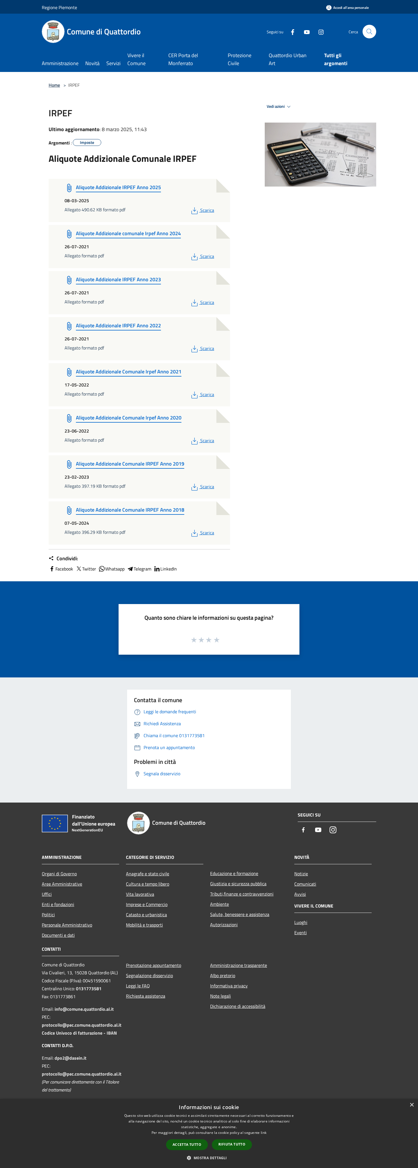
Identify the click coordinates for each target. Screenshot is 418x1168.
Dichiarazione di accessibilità (237, 1006)
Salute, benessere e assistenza (239, 914)
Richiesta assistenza (145, 996)
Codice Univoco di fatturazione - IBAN (79, 1033)
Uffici (47, 894)
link (263, 1132)
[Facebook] (290, 31)
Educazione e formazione (234, 873)
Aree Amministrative (62, 883)
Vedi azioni (276, 106)
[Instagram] (318, 31)
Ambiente (219, 904)
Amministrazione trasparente (238, 965)
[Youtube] (304, 31)
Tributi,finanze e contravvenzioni (242, 893)
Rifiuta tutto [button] (231, 1144)
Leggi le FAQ (138, 985)
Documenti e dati (58, 935)
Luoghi (300, 922)
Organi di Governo (59, 873)
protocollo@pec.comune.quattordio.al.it (81, 1025)
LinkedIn (168, 568)
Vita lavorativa (140, 894)
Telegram (142, 568)
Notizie (301, 873)
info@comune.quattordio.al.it (84, 1009)
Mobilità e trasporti (144, 924)
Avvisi (300, 894)
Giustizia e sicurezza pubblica (238, 883)
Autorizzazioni (224, 924)
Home (54, 85)
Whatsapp (115, 568)
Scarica (207, 210)
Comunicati (305, 883)
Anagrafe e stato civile (147, 873)
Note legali (220, 996)
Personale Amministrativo (67, 924)
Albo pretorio (222, 975)
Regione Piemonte (59, 7)
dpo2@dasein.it (70, 1058)
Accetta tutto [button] (187, 1144)
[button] (209, 1157)
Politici (48, 914)
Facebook (64, 568)
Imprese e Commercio (146, 904)
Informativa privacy (229, 985)
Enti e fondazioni (58, 904)
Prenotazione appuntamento (153, 965)
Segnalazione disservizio (149, 975)
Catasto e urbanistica (146, 914)
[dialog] (209, 1133)
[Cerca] (369, 31)
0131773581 (89, 988)
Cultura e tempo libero (147, 883)
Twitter (89, 568)
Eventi (300, 932)
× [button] (411, 1105)
